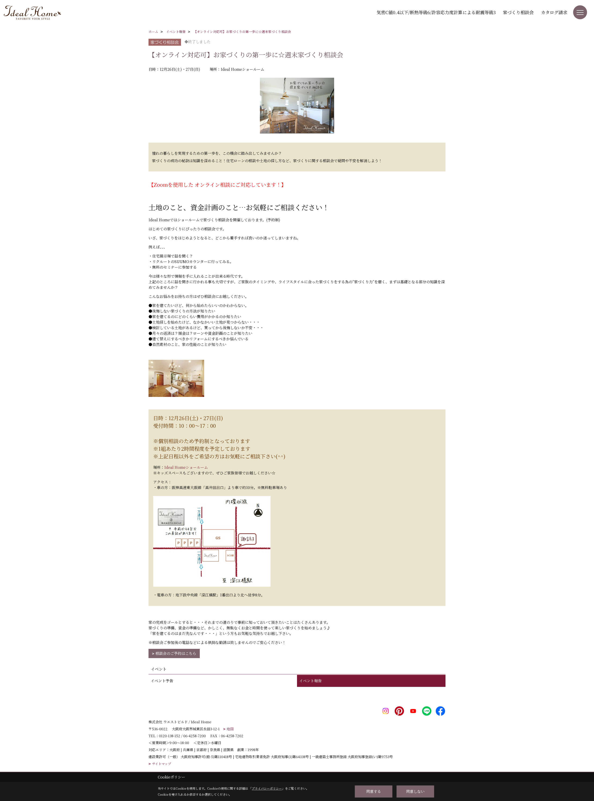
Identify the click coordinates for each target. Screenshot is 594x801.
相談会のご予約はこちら (175, 653)
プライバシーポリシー (267, 788)
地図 (230, 728)
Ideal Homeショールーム (186, 467)
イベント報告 (310, 680)
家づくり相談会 (518, 12)
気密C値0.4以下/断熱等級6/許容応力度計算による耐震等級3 (436, 12)
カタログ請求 (554, 12)
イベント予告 (162, 680)
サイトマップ (161, 764)
